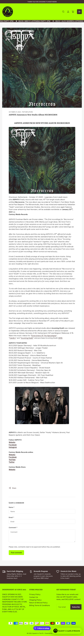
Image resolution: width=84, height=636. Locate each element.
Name (11, 507)
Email (11, 517)
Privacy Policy (34, 594)
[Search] (63, 11)
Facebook (13, 445)
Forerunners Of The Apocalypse (43, 336)
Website (12, 442)
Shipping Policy (35, 600)
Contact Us (33, 597)
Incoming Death (27, 338)
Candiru (13, 338)
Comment (13, 527)
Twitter (12, 462)
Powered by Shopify (51, 633)
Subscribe (76, 607)
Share (14, 488)
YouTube (12, 460)
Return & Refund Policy (38, 603)
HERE (60, 338)
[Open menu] (79, 11)
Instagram (13, 447)
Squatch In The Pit (37, 633)
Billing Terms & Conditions (39, 605)
